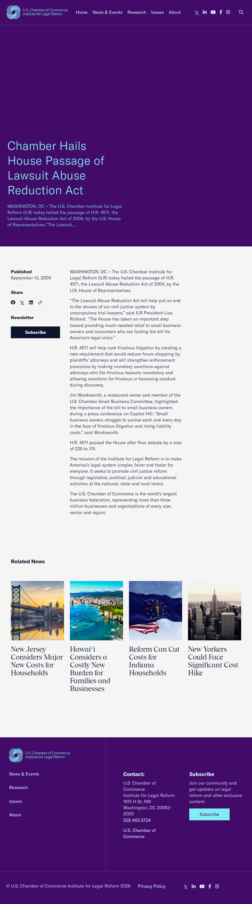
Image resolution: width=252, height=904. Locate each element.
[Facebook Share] (13, 302)
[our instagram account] (228, 12)
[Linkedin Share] (31, 302)
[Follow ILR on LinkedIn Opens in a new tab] (205, 12)
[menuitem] (81, 12)
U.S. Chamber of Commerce (139, 833)
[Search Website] (241, 12)
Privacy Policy (152, 886)
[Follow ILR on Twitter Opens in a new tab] (197, 12)
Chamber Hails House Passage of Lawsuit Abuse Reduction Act (55, 167)
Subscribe (35, 332)
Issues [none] (157, 12)
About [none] (175, 12)
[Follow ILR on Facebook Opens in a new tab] (221, 12)
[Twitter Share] (22, 302)
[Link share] (40, 303)
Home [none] (82, 12)
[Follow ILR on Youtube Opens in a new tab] (213, 12)
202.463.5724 (137, 820)
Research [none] (136, 12)
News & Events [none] (108, 12)
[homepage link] (37, 12)
